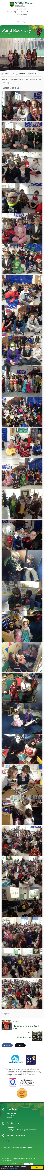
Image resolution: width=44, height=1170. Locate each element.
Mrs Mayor (22, 74)
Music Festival (24, 1037)
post (21, 1045)
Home (3, 34)
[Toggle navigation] (18, 22)
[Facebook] (22, 18)
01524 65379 (23, 9)
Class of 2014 (35, 74)
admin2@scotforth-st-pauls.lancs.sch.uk (23, 12)
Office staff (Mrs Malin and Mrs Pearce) (17, 1147)
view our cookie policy (12, 1168)
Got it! (36, 1167)
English (6, 1014)
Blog (9, 34)
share (7, 1045)
